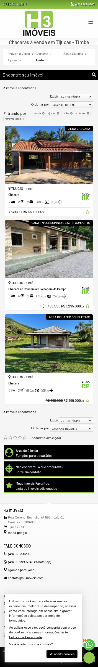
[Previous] (11, 154)
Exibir (54, 96)
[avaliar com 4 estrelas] (20, 437)
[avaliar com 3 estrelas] (15, 437)
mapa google (17, 533)
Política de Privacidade (25, 637)
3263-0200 (85, 4)
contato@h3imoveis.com (26, 578)
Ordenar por (40, 104)
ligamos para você (21, 570)
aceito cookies (64, 654)
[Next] (86, 154)
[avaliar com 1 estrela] (5, 437)
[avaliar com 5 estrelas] (25, 437)
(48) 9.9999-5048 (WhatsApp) (29, 562)
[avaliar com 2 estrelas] (10, 437)
